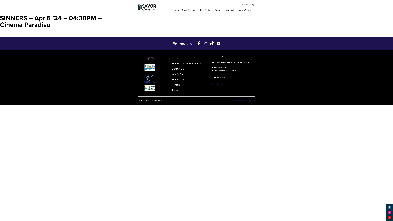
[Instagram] (205, 43)
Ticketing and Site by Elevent (244, 100)
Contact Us (178, 69)
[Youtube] (218, 43)
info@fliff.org (217, 83)
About (175, 90)
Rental (218, 10)
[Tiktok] (212, 43)
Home (176, 10)
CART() (251, 5)
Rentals (176, 85)
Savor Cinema (188, 10)
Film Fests (205, 10)
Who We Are (245, 10)
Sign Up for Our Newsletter (186, 63)
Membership (178, 79)
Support (230, 10)
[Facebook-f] (199, 43)
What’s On (177, 74)
